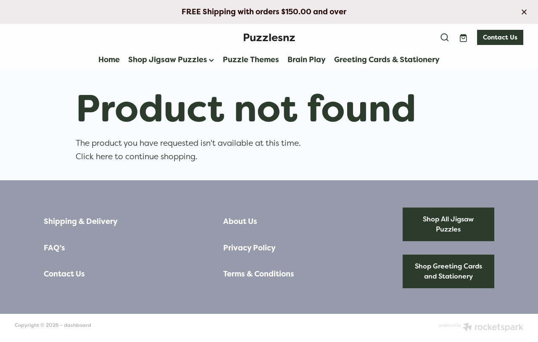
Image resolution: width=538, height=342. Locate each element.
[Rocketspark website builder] (481, 328)
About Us (240, 221)
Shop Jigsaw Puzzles (168, 59)
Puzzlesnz (269, 38)
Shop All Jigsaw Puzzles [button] (448, 224)
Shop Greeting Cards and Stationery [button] (448, 271)
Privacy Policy (249, 248)
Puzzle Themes (251, 59)
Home (109, 59)
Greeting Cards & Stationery (387, 59)
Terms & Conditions (258, 274)
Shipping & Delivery (81, 221)
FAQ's (54, 248)
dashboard (77, 325)
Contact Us (500, 37)
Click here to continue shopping (135, 156)
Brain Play (306, 59)
